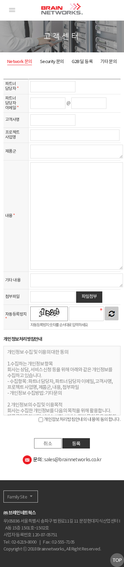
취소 (47, 444)
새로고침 (111, 313)
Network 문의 (19, 61)
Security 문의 (52, 61)
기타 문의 (108, 61)
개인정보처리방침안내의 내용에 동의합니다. (82, 419)
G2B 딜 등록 (82, 61)
